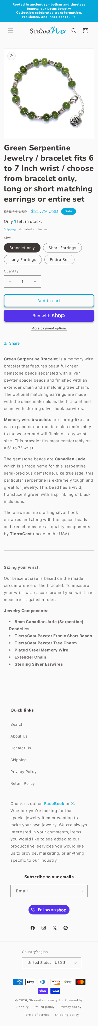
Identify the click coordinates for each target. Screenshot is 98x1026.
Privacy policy (71, 1007)
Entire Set (59, 259)
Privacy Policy (23, 771)
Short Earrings (62, 247)
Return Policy (22, 783)
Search (17, 724)
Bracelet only (22, 247)
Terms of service (37, 1015)
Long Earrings (22, 259)
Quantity (11, 271)
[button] (10, 30)
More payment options (49, 328)
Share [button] (14, 343)
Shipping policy (67, 1015)
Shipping (10, 229)
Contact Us (20, 748)
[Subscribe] (81, 891)
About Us (18, 736)
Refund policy (44, 1007)
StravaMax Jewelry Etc (46, 1000)
